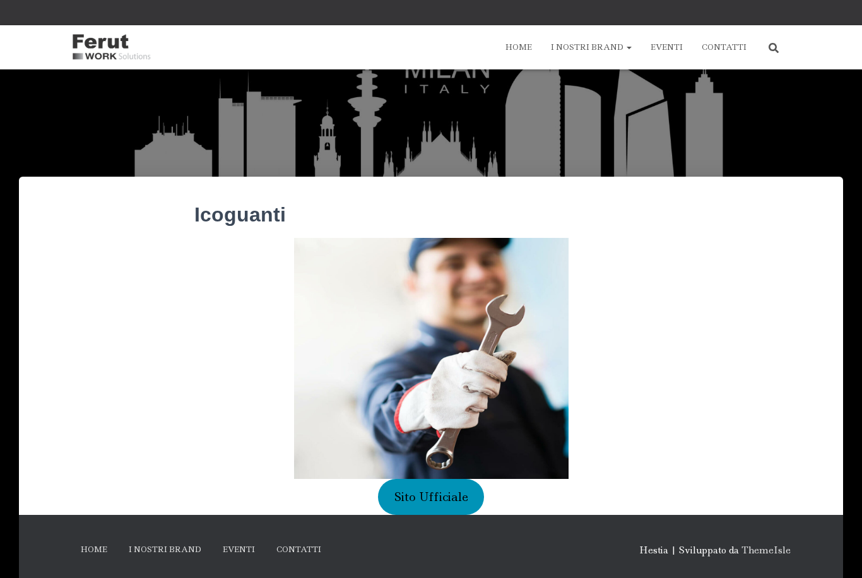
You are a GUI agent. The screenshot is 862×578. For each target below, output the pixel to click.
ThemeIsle (766, 550)
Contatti (724, 47)
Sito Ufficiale (431, 497)
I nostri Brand (588, 47)
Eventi (667, 47)
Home (518, 47)
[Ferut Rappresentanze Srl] (111, 47)
